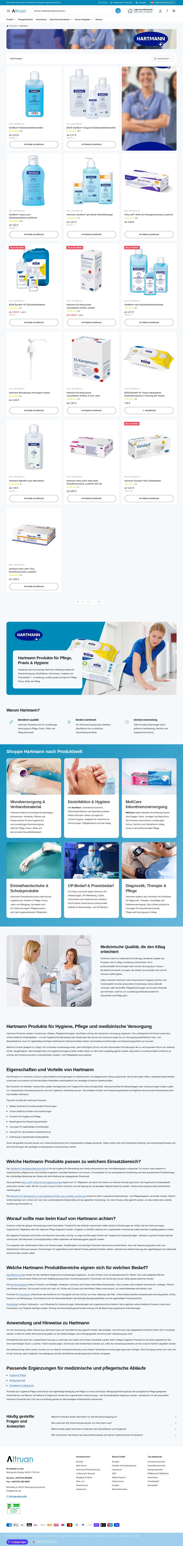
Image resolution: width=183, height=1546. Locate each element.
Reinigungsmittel (17, 1380)
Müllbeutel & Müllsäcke (158, 1473)
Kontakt (104, 3)
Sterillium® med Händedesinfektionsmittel (143, 305)
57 (99, 602)
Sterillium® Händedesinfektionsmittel (26, 128)
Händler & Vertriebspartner (124, 1465)
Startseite (13, 26)
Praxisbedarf (12, 1304)
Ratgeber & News (84, 1477)
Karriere (115, 1462)
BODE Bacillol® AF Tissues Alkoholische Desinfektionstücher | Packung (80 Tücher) (144, 394)
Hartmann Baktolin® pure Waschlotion (26, 481)
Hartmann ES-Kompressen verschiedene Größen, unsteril (81, 306)
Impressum (81, 1489)
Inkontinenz (24, 1294)
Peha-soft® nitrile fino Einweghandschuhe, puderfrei (148, 214)
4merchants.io (32, 1536)
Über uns (80, 1481)
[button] (8, 10)
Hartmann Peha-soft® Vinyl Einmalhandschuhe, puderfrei (22, 570)
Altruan (14, 1536)
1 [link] (77, 602)
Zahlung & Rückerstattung (88, 1469)
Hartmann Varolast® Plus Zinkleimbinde (142, 481)
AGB (114, 1473)
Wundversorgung (18, 1284)
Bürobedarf (153, 1485)
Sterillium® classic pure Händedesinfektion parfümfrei (23, 216)
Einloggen (142, 3)
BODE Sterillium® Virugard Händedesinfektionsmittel (91, 128)
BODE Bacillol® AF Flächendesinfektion (27, 305)
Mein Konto (81, 1465)
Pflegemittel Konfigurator (123, 3)
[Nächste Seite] (105, 602)
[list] (91, 798)
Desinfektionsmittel (15, 1275)
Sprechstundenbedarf (60, 19)
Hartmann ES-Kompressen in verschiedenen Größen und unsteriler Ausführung (47, 1196)
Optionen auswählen (34, 144)
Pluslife (9, 19)
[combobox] (76, 10)
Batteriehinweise (119, 1489)
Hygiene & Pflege (17, 1375)
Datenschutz (82, 1485)
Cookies (115, 1485)
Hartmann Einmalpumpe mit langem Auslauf (29, 393)
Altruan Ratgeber (82, 19)
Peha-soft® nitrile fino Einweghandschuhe (41, 1182)
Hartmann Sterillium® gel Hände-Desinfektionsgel (90, 214)
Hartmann (23, 26)
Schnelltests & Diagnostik (21, 1385)
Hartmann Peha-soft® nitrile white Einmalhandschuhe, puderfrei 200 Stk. (85, 482)
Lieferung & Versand (85, 1473)
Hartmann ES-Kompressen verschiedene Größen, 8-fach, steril (83, 394)
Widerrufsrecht (119, 1477)
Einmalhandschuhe (156, 1462)
